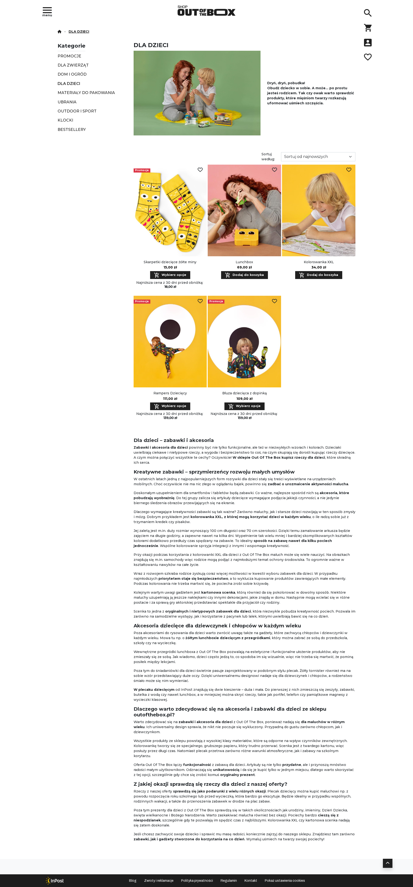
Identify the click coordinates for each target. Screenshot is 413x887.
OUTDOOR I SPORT (77, 111)
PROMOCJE (69, 56)
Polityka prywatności (197, 880)
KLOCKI (65, 120)
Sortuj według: (268, 156)
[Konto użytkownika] (368, 42)
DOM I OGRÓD (72, 74)
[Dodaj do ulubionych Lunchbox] (274, 170)
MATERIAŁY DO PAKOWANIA (86, 92)
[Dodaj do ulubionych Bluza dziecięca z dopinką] (274, 301)
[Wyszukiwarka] (368, 12)
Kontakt (251, 880)
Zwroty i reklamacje (159, 880)
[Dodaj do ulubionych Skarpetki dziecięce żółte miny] (200, 170)
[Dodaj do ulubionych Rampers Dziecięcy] (200, 301)
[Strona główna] (59, 31)
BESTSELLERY (72, 129)
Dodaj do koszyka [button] (248, 275)
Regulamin (229, 880)
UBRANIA (67, 102)
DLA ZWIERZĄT (73, 65)
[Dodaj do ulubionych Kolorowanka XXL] (348, 170)
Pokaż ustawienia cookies (285, 880)
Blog (132, 880)
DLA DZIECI (69, 83)
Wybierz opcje (173, 275)
